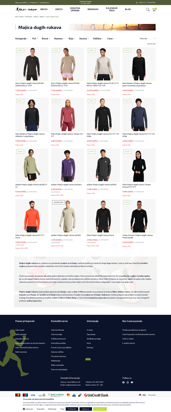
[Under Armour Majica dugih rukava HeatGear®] (139, 215)
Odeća (35, 17)
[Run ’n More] (26, 9)
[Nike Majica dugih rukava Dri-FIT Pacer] (32, 215)
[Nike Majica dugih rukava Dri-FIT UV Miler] (103, 114)
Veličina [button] (97, 38)
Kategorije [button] (20, 38)
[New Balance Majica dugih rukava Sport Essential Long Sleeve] (139, 63)
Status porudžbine (21, 3)
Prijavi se (142, 2)
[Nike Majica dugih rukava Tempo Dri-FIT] (67, 114)
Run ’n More (19, 17)
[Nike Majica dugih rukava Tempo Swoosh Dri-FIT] (139, 165)
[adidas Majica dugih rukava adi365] (103, 165)
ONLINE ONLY (58, 202)
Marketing (52, 409)
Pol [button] (34, 38)
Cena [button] (110, 38)
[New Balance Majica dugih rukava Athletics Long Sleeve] (32, 114)
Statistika (40, 409)
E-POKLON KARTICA (85, 1)
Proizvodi (28, 17)
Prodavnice (34, 3)
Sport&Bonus (44, 3)
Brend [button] (45, 38)
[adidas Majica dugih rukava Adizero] (67, 165)
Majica (42, 17)
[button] (147, 9)
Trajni (62, 409)
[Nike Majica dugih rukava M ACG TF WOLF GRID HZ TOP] (103, 63)
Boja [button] (71, 38)
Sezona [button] (83, 38)
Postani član (152, 2)
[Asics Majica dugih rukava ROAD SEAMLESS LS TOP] (32, 63)
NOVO (20, 50)
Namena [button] (58, 38)
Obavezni (29, 409)
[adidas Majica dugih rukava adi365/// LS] (32, 165)
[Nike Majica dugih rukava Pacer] (103, 215)
